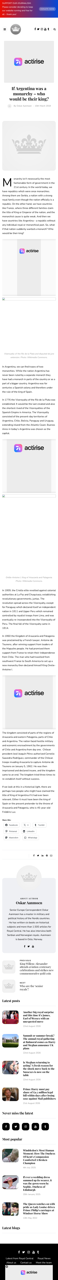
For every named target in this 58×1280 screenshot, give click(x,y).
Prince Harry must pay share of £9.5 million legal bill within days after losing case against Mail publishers (39, 1093)
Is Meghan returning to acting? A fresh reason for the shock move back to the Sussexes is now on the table (39, 1069)
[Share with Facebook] (34, 855)
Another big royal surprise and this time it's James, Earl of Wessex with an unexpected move (38, 1016)
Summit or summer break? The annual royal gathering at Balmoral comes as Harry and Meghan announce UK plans (39, 1042)
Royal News (44, 1258)
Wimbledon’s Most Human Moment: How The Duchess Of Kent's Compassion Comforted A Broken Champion (39, 1157)
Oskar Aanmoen (24, 105)
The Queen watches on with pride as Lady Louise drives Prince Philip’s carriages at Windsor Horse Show (39, 1208)
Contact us (26, 1262)
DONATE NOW (47, 9)
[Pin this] (47, 855)
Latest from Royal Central (19, 1258)
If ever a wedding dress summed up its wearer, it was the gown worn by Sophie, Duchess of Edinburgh (37, 1183)
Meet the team (44, 1262)
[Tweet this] (38, 855)
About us (11, 1262)
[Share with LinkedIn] (42, 855)
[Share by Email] (51, 855)
